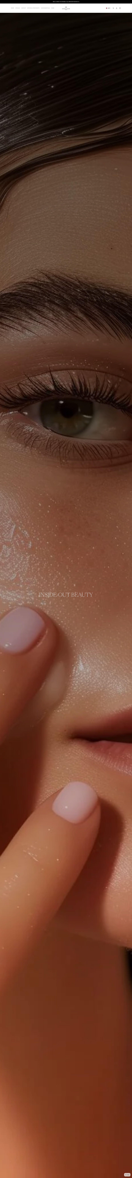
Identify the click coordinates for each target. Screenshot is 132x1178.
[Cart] (120, 8)
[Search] (113, 8)
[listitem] (52, 8)
